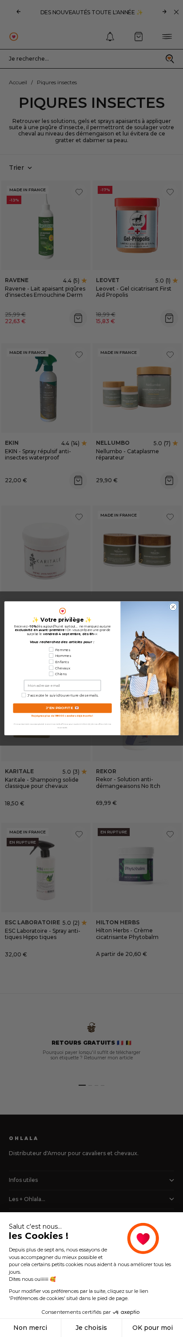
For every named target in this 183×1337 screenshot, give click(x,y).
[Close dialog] (173, 607)
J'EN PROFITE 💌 (62, 708)
